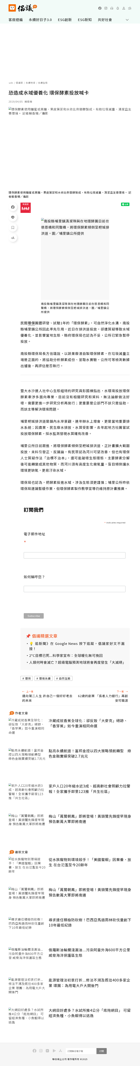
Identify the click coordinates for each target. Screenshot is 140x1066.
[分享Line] (13, 217)
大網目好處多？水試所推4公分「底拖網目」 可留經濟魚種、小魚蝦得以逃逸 (90, 1013)
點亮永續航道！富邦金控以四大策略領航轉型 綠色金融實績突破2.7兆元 (90, 753)
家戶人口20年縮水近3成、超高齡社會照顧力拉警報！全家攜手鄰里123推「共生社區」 (89, 788)
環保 (28, 678)
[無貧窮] (25, 208)
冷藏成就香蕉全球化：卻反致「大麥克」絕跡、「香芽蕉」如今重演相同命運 (88, 723)
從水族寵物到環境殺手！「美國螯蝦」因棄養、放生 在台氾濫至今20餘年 (90, 862)
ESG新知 (85, 19)
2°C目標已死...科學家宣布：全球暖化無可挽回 (66, 655)
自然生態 (65, 678)
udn (11, 83)
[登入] (123, 8)
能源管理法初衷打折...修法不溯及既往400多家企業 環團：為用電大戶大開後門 (89, 982)
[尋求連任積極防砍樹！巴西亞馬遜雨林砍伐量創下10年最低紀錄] (27, 929)
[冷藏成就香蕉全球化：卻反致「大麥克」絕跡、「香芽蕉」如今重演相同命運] (27, 730)
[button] (129, 8)
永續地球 (30, 83)
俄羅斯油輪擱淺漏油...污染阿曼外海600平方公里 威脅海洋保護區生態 (89, 952)
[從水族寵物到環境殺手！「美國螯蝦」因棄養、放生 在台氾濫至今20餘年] (27, 869)
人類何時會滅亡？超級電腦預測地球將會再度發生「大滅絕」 (77, 662)
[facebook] (100, 8)
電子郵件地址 (34, 538)
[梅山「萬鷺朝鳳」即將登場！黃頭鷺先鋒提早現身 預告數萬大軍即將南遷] (27, 826)
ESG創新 (65, 19)
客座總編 (16, 19)
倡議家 (19, 83)
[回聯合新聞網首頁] (12, 8)
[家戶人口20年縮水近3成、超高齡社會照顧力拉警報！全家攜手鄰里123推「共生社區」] (27, 795)
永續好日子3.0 (40, 19)
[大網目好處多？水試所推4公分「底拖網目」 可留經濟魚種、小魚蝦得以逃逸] (27, 1020)
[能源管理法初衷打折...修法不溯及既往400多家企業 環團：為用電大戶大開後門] (27, 990)
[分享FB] (13, 207)
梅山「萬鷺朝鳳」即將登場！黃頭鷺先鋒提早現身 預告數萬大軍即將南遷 (90, 819)
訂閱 (101, 1051)
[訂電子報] (118, 8)
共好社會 (105, 19)
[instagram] (106, 8)
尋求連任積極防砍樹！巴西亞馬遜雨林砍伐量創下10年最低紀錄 (90, 922)
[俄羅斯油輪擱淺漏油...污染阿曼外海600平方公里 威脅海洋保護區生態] (27, 959)
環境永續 (45, 678)
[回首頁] (23, 8)
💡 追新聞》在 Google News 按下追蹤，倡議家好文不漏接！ (77, 646)
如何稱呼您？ (34, 576)
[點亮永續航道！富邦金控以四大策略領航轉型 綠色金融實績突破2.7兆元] (27, 760)
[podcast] (112, 8)
